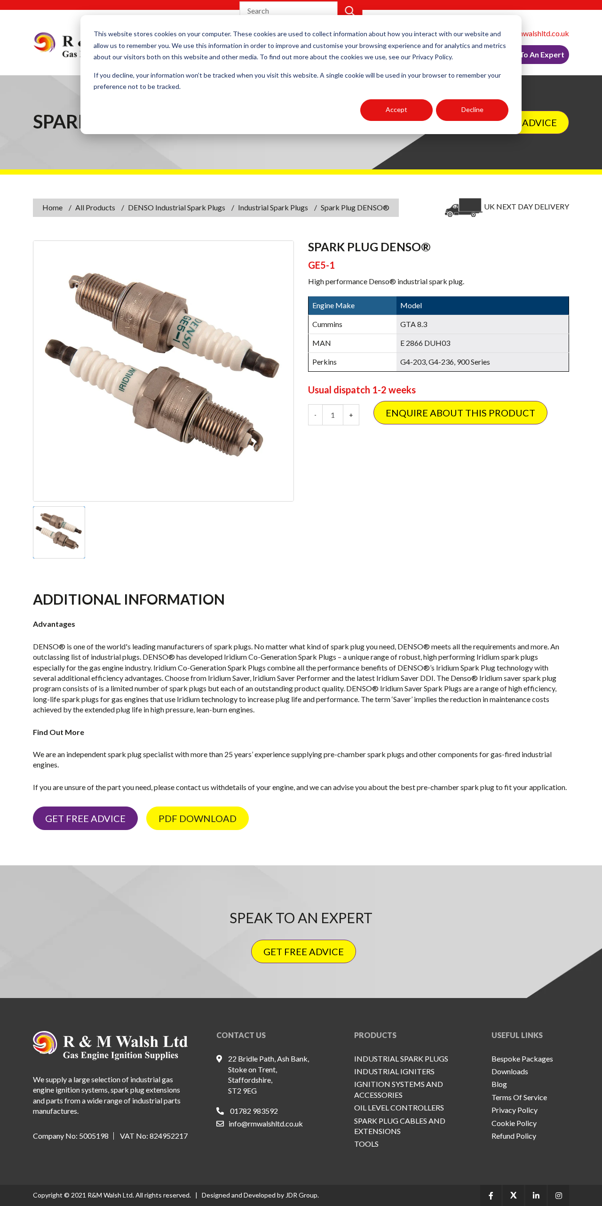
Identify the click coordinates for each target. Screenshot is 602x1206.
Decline (472, 109)
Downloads (509, 1071)
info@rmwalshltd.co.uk (532, 33)
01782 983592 (254, 1110)
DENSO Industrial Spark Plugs (176, 207)
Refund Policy (513, 1135)
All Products (95, 207)
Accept (396, 109)
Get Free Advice (85, 818)
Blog (499, 1083)
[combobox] (289, 10)
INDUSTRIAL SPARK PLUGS (401, 1058)
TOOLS (366, 1143)
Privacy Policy (514, 1109)
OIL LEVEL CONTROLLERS (399, 1107)
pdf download (197, 818)
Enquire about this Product (460, 412)
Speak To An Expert (530, 54)
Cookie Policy (514, 1122)
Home (52, 207)
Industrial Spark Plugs (273, 207)
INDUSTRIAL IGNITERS (394, 1071)
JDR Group (301, 1195)
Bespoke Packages (522, 1058)
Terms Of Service (519, 1097)
